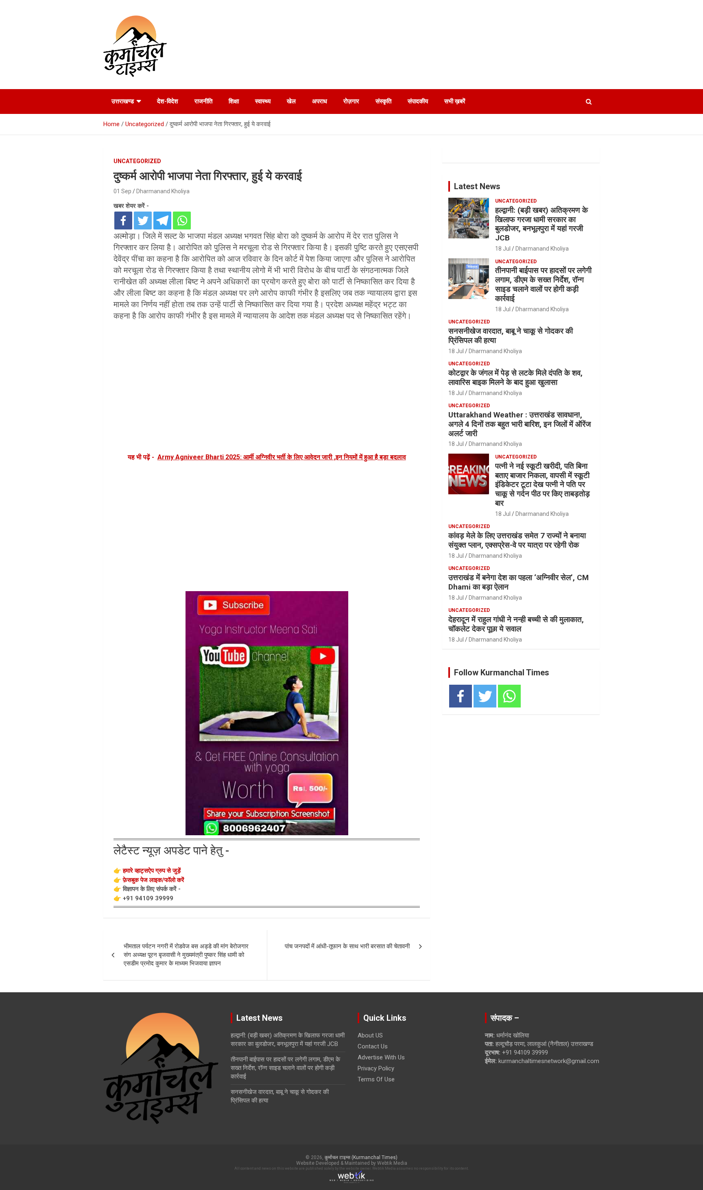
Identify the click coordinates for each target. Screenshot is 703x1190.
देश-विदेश (167, 101)
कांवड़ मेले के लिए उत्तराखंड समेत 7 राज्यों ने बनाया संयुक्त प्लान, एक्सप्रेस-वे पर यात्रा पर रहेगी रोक (517, 540)
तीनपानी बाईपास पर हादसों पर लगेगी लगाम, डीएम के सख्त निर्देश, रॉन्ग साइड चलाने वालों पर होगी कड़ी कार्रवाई (543, 284)
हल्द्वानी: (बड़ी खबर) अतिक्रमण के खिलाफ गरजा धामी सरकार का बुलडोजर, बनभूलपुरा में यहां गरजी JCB (541, 223)
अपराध (319, 101)
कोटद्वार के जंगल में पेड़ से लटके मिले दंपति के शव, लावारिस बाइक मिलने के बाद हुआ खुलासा (515, 377)
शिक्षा (234, 101)
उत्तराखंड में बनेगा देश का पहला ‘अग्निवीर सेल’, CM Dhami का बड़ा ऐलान (518, 582)
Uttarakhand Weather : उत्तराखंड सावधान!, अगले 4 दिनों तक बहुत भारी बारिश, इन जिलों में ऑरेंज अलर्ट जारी (519, 424)
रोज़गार (351, 101)
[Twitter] (143, 220)
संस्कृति (383, 101)
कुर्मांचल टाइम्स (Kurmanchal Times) (361, 1157)
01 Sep (122, 191)
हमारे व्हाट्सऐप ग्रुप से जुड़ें (152, 870)
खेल (291, 101)
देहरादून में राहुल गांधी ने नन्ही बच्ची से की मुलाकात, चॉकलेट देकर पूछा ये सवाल (516, 624)
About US (370, 1035)
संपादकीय (418, 101)
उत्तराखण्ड (122, 101)
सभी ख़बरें (454, 101)
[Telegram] (162, 220)
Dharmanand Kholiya (163, 191)
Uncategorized (137, 161)
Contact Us (373, 1046)
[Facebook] (123, 220)
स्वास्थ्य (263, 101)
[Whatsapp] (182, 220)
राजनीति (203, 101)
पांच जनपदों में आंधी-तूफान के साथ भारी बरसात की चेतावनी (347, 946)
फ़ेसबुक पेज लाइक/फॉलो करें (153, 880)
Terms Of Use (376, 1079)
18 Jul (503, 248)
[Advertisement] (267, 386)
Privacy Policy (376, 1068)
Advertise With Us (381, 1057)
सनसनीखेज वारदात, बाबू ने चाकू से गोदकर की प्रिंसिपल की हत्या (510, 335)
